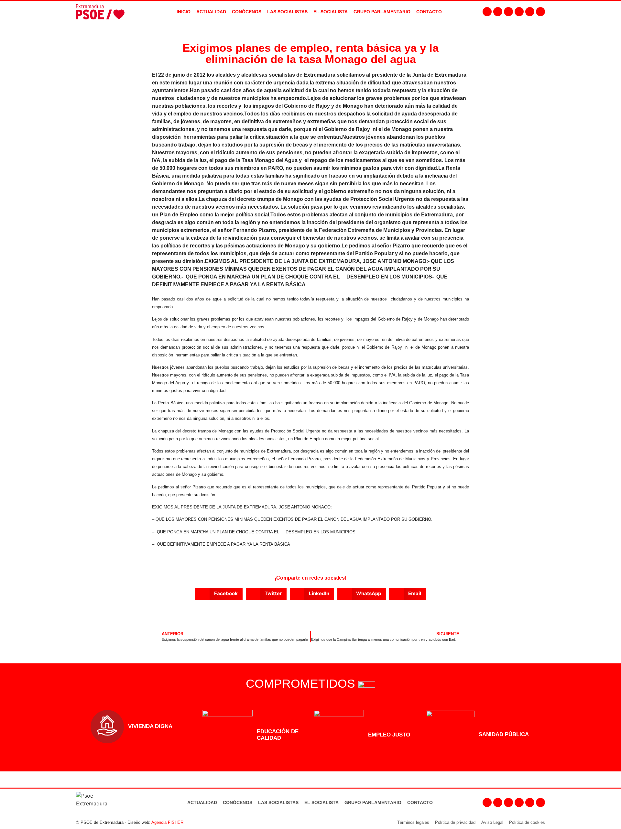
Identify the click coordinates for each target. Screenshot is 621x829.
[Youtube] (519, 11)
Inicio (184, 11)
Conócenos (237, 802)
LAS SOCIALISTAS (287, 11)
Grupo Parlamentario (382, 11)
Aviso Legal (492, 822)
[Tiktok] (540, 11)
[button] (219, 594)
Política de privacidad (455, 822)
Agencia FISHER (167, 822)
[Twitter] (508, 11)
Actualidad (202, 802)
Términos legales (413, 822)
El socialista (330, 11)
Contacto (420, 802)
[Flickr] (529, 11)
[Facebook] (487, 11)
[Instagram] (497, 11)
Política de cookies (527, 822)
